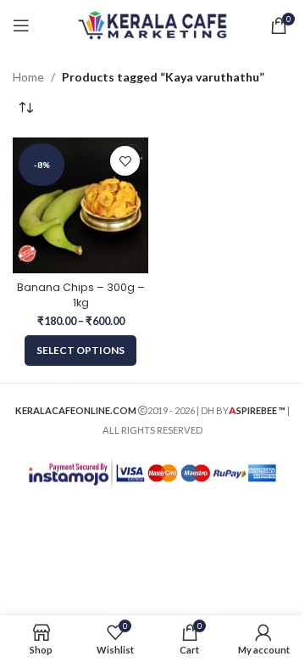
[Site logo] (153, 24)
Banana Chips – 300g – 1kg (81, 295)
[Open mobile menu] (21, 25)
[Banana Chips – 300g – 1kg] (80, 205)
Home (28, 77)
